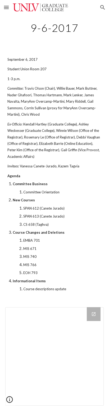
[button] (6, 7)
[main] (54, 28)
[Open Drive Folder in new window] (94, 314)
